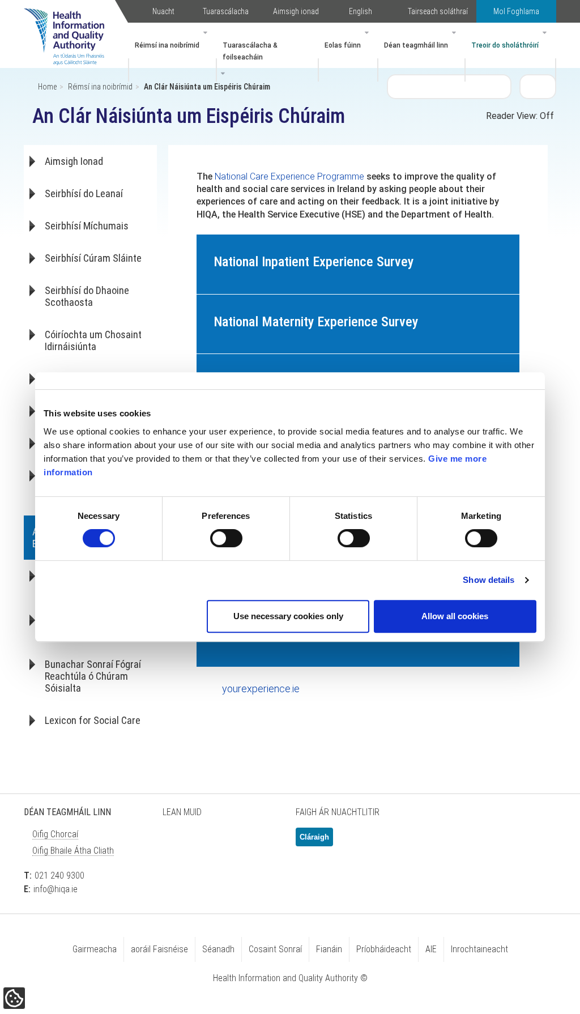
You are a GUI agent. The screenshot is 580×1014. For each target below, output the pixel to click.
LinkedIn (233, 842)
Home (47, 86)
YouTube (262, 842)
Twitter (177, 842)
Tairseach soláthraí (438, 11)
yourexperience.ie (261, 689)
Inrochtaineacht (479, 949)
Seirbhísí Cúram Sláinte (93, 258)
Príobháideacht (383, 949)
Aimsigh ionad (296, 11)
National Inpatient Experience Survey (313, 262)
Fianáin (329, 949)
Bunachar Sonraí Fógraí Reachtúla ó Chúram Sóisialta (93, 676)
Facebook (205, 842)
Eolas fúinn (343, 45)
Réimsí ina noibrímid (167, 45)
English (360, 11)
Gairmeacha (94, 949)
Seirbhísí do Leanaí (84, 193)
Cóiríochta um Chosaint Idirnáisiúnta (93, 340)
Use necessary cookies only (288, 616)
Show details (488, 580)
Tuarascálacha (226, 11)
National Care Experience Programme (289, 176)
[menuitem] (172, 52)
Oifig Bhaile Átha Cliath (73, 850)
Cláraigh (314, 837)
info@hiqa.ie (55, 889)
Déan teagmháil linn (416, 45)
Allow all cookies (454, 616)
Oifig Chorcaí (55, 834)
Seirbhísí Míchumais (87, 226)
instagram (177, 874)
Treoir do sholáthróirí (505, 45)
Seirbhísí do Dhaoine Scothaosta (87, 296)
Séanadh (218, 949)
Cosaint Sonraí (275, 949)
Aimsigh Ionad (74, 161)
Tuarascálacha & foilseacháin (250, 51)
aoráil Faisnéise (159, 949)
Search (538, 86)
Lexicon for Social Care (92, 720)
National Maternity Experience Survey (316, 322)
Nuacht (163, 11)
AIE (431, 949)
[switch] (226, 538)
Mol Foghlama (516, 11)
